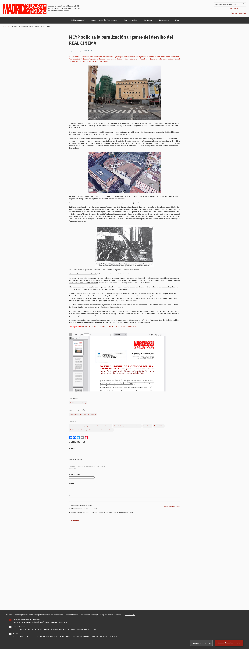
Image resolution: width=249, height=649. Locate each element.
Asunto (71, 483)
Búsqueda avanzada (237, 13)
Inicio (4, 26)
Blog (9, 26)
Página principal (74, 474)
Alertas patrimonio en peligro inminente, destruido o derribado (90, 426)
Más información (130, 615)
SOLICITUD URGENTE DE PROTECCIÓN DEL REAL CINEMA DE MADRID (108, 327)
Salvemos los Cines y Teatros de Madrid (83, 414)
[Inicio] (25, 8)
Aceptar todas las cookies (229, 643)
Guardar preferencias (201, 643)
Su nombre (72, 448)
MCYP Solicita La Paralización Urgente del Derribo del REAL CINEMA (31, 26)
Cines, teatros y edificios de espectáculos (127, 426)
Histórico (233, 8)
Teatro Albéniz (159, 426)
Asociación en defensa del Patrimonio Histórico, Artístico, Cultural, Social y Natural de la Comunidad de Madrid (64, 8)
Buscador (233, 11)
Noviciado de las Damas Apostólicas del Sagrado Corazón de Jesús (91, 430)
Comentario (73, 496)
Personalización (19, 627)
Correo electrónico (75, 459)
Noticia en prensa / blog (78, 403)
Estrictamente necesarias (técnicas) (26, 620)
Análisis (16, 634)
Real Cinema (147, 426)
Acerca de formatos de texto (172, 506)
